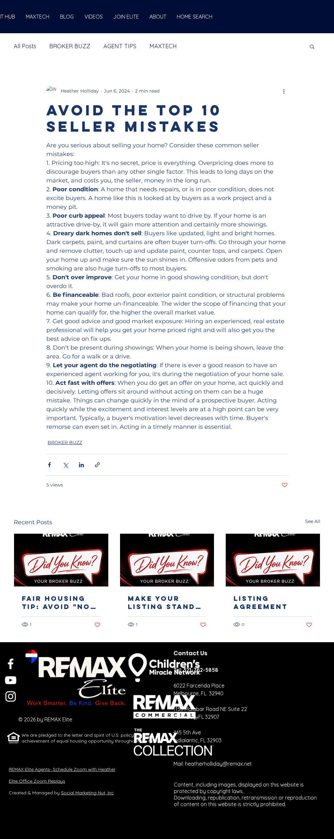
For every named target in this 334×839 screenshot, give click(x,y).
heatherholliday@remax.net (218, 763)
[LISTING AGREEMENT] (273, 560)
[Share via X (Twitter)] (65, 465)
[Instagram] (11, 696)
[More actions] (284, 91)
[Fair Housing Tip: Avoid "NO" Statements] (61, 560)
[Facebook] (11, 664)
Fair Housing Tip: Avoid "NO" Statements (58, 602)
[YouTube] (11, 680)
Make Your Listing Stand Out (161, 602)
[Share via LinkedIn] (81, 465)
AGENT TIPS (119, 46)
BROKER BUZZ (69, 46)
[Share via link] (97, 465)
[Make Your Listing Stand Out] (167, 560)
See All (312, 521)
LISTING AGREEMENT (261, 602)
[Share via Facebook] (49, 465)
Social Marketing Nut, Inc (87, 793)
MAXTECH (163, 46)
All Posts (25, 46)
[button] (312, 46)
